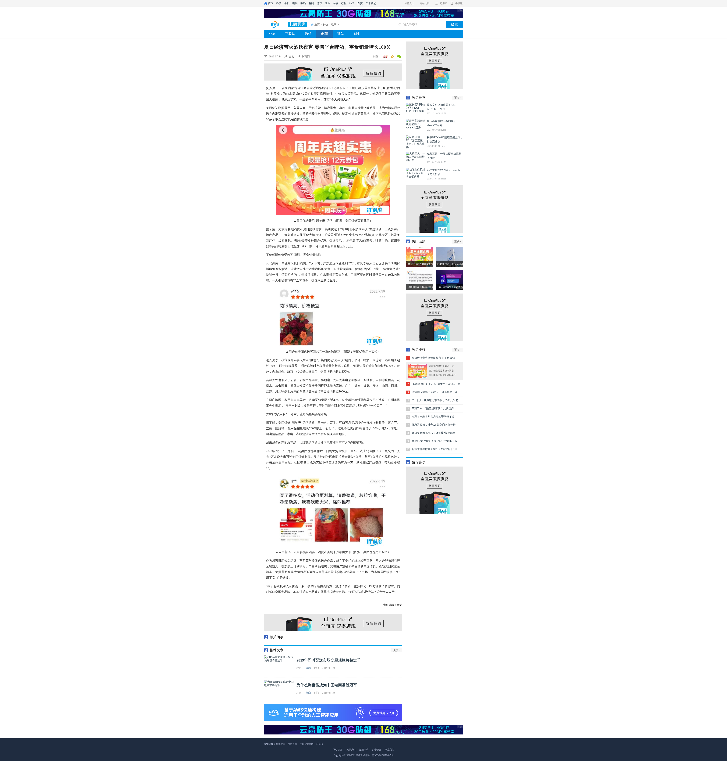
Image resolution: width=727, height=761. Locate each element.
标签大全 (409, 3)
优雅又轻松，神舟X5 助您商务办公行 (434, 424)
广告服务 (376, 749)
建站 (340, 34)
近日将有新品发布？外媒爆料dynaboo (433, 432)
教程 (343, 3)
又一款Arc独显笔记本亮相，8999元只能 (435, 400)
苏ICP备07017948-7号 (383, 755)
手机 (286, 3)
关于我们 (371, 3)
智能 (311, 3)
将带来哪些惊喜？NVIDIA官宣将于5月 (434, 449)
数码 (303, 3)
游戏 (319, 3)
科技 (278, 3)
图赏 (360, 3)
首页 (270, 3)
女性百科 (292, 744)
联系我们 (389, 749)
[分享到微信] (398, 57)
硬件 (327, 3)
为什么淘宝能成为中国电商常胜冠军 (326, 685)
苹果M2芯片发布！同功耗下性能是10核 (435, 441)
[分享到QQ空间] (391, 57)
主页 (317, 24)
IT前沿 (319, 744)
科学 (352, 3)
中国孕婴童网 (307, 744)
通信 (308, 34)
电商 (333, 24)
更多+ (396, 650)
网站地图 (425, 3)
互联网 (290, 34)
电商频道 (297, 24)
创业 (357, 34)
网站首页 (337, 749)
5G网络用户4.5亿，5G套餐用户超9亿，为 (436, 384)
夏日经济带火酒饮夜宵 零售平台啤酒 (433, 357)
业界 (272, 34)
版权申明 (363, 749)
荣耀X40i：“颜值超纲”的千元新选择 (433, 408)
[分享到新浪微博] (384, 57)
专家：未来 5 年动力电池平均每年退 (433, 416)
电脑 (295, 3)
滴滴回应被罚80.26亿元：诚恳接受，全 (435, 392)
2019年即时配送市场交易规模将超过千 (328, 660)
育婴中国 (280, 744)
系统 (335, 3)
